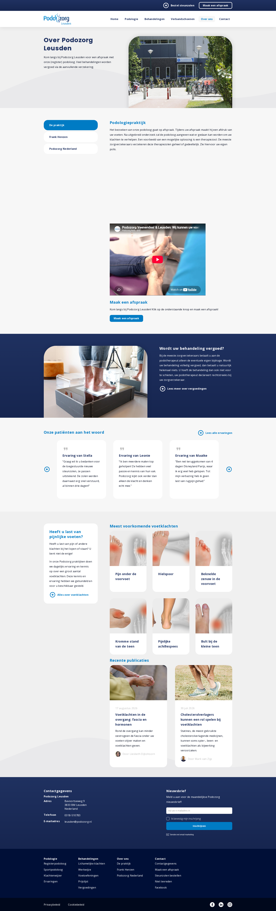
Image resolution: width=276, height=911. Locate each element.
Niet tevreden (163, 881)
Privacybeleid (52, 904)
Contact (224, 19)
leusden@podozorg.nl (78, 821)
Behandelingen (155, 19)
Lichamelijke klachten (91, 863)
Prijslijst (83, 881)
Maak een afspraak (215, 5)
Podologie (131, 19)
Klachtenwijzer (53, 875)
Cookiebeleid (76, 904)
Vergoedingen (87, 887)
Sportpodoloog (53, 869)
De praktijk (57, 125)
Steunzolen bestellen (168, 875)
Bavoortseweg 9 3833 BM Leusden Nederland (76, 804)
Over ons (207, 19)
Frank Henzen (58, 137)
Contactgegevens (166, 863)
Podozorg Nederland (63, 149)
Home (114, 19)
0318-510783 (72, 815)
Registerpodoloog (55, 863)
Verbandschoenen (183, 19)
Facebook (161, 887)
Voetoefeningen (88, 875)
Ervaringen (50, 881)
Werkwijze (84, 869)
